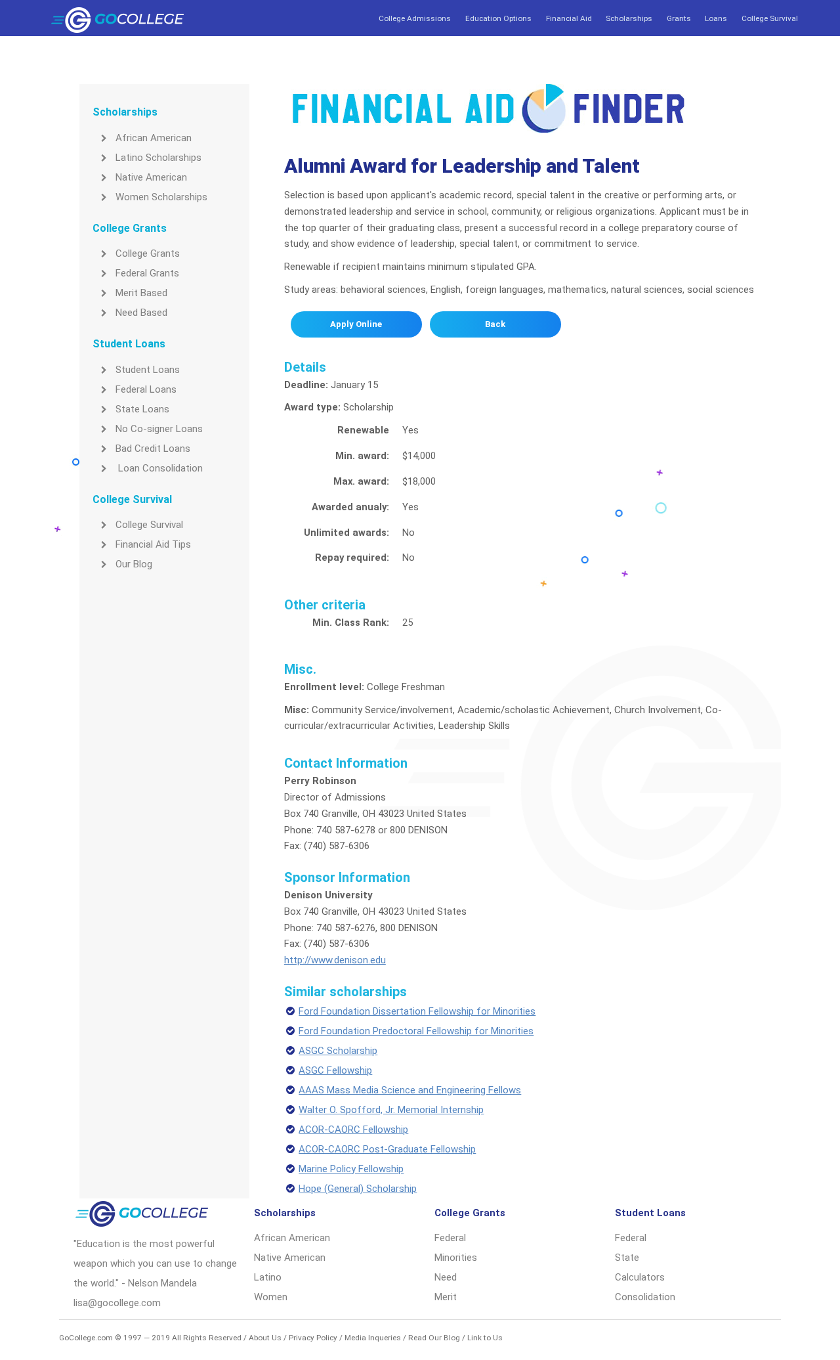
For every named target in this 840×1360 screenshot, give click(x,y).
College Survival (770, 18)
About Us (265, 1337)
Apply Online (356, 324)
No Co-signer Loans (159, 429)
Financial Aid (569, 18)
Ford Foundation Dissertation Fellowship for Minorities (417, 1011)
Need (445, 1277)
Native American (151, 177)
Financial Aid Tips (153, 544)
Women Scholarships (161, 197)
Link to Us (485, 1337)
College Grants (148, 253)
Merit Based (141, 293)
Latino (268, 1277)
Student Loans (148, 370)
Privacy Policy (313, 1337)
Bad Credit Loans (153, 448)
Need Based (141, 312)
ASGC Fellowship (335, 1070)
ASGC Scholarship (338, 1051)
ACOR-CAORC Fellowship (353, 1129)
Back (495, 324)
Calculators (640, 1277)
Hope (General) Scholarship (358, 1189)
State (627, 1257)
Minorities (455, 1257)
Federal (450, 1238)
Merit (445, 1297)
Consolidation (645, 1297)
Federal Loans (146, 389)
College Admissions (415, 18)
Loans (716, 18)
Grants (679, 18)
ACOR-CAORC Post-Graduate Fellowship (387, 1149)
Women (270, 1297)
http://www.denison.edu (335, 960)
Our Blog (134, 564)
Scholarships (629, 18)
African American (154, 138)
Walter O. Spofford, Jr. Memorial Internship (391, 1110)
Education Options (498, 18)
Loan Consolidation (159, 468)
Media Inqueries (373, 1337)
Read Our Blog (434, 1337)
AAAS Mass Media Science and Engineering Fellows (410, 1090)
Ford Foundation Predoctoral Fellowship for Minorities (416, 1031)
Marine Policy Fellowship (351, 1169)
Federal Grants (147, 273)
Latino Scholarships (158, 158)
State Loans (142, 409)
